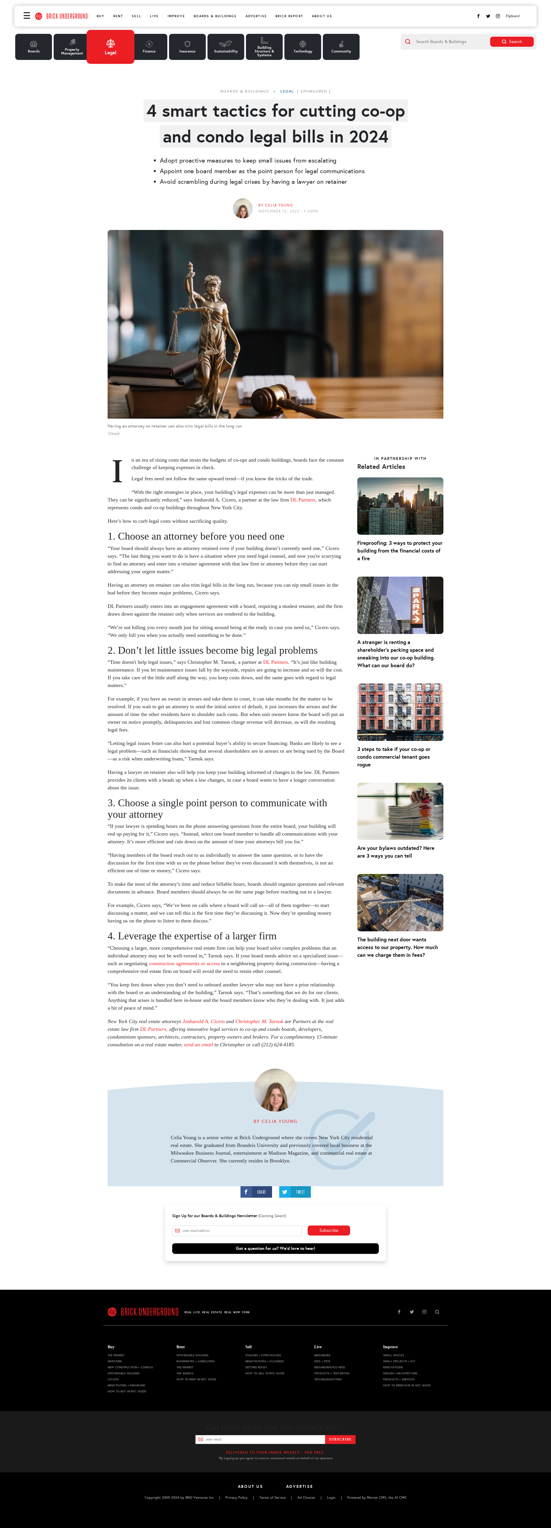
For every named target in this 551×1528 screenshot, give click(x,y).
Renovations (393, 1367)
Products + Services (399, 1379)
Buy (100, 16)
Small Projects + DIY (399, 1361)
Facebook (478, 16)
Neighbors (322, 1355)
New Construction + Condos (130, 1367)
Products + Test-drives (332, 1373)
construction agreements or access (184, 963)
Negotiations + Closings (264, 1361)
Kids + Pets (322, 1361)
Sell (136, 16)
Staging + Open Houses (263, 1355)
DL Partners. (276, 662)
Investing (115, 1361)
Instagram (498, 16)
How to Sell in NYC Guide (264, 1373)
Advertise (256, 16)
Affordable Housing (124, 1373)
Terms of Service (272, 1497)
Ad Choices (306, 1497)
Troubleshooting (328, 1379)
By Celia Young (276, 205)
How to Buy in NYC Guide (127, 1391)
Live (154, 16)
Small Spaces (393, 1355)
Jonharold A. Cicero (204, 1021)
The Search (184, 1373)
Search (515, 41)
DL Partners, (303, 500)
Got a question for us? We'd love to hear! (275, 1248)
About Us (322, 16)
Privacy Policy (237, 1497)
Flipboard (512, 16)
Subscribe (328, 1230)
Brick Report (289, 16)
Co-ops (113, 1379)
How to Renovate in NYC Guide (406, 1385)
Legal (287, 91)
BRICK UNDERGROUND (67, 16)
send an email (198, 1044)
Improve (176, 16)
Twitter (488, 16)
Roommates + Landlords (195, 1361)
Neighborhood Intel (330, 1367)
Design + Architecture (400, 1373)
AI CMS (400, 1497)
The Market (116, 1355)
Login (331, 1497)
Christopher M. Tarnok (259, 1021)
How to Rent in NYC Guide (196, 1379)
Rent (118, 16)
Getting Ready (256, 1367)
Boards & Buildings (215, 16)
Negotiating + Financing (126, 1385)
